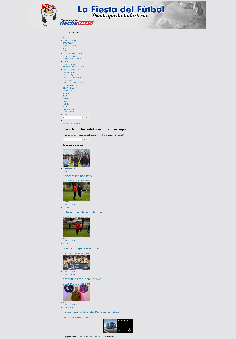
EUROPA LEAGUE (68, 91)
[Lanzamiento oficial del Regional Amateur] (76, 287)
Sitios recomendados (70, 35)
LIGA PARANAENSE (69, 56)
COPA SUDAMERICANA (70, 85)
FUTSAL (65, 115)
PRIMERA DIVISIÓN (69, 46)
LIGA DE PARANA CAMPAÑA (72, 59)
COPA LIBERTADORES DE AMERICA (74, 83)
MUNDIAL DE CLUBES (70, 93)
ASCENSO (66, 48)
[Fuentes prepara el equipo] (76, 220)
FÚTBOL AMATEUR (69, 112)
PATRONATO (67, 61)
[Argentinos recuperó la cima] (76, 256)
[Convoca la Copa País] (76, 150)
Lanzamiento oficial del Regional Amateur (91, 312)
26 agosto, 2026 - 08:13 (81, 181)
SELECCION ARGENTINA (71, 69)
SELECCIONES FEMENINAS (72, 77)
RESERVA (66, 51)
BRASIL (65, 107)
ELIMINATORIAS (68, 109)
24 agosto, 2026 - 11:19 (83, 317)
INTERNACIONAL (68, 80)
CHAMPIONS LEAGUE (70, 88)
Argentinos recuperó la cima (82, 279)
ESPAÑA (65, 99)
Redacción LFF (68, 181)
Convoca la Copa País (77, 176)
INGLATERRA (67, 101)
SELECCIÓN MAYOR (69, 72)
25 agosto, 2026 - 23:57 (81, 217)
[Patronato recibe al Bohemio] (76, 183)
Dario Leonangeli (69, 317)
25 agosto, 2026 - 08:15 (81, 253)
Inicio (64, 38)
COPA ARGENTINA (69, 43)
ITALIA (65, 96)
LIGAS (72, 54)
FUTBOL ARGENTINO (70, 40)
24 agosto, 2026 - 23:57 (81, 284)
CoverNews (99, 337)
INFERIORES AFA (73, 67)
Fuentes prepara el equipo (81, 248)
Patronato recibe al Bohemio (82, 212)
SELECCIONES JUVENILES (71, 75)
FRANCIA (66, 104)
